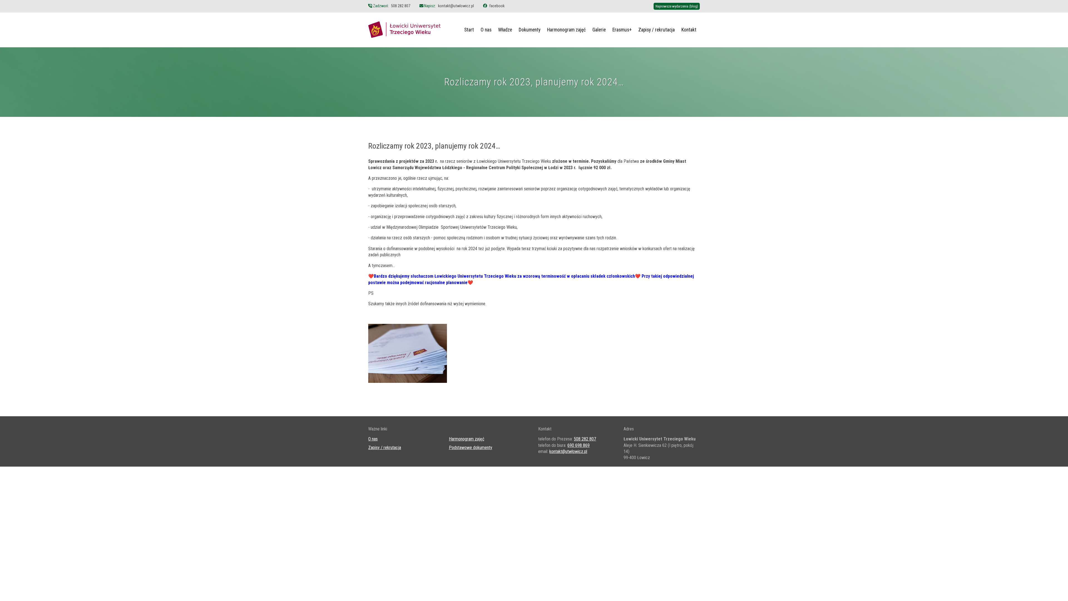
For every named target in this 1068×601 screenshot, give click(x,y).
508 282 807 (400, 6)
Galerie (599, 30)
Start (469, 30)
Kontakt (688, 30)
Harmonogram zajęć (566, 30)
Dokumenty (529, 30)
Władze (505, 30)
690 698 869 (578, 445)
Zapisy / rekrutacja (656, 30)
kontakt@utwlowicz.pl (456, 6)
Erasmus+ (622, 30)
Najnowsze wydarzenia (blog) (677, 6)
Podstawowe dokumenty (470, 447)
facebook (497, 6)
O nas (486, 30)
